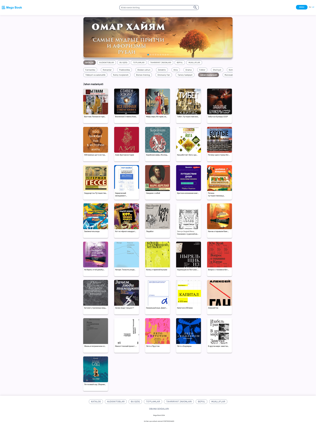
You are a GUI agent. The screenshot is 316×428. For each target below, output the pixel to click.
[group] (90, 70)
